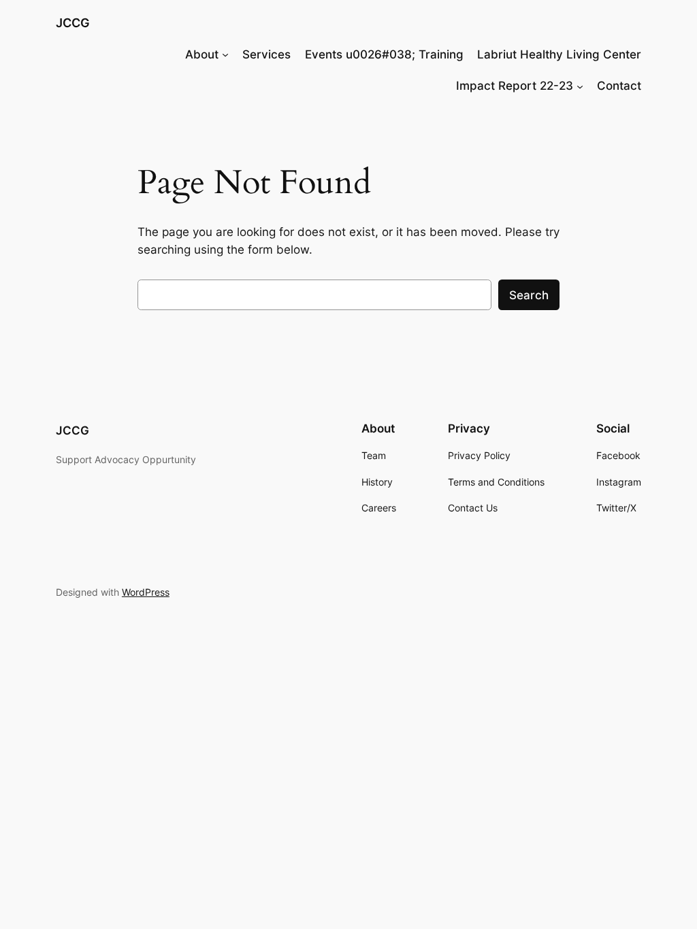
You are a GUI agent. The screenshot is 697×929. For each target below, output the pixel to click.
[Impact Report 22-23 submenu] (580, 85)
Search (529, 295)
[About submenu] (225, 54)
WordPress (145, 592)
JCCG (73, 23)
